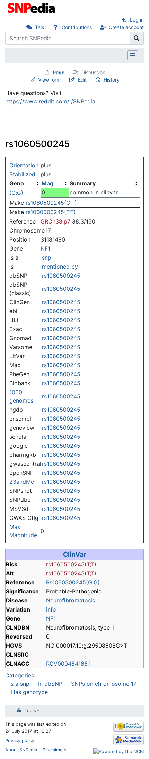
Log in (137, 20)
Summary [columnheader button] (83, 183)
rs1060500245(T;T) (51, 212)
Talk (39, 27)
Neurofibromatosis (70, 600)
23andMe (21, 481)
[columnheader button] (55, 183)
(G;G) (16, 192)
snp (46, 257)
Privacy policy (19, 740)
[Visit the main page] (32, 7)
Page (58, 72)
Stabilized (22, 174)
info (51, 609)
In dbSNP (50, 683)
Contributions (77, 27)
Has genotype (29, 692)
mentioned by (60, 266)
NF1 (45, 248)
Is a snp (19, 683)
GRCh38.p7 (55, 221)
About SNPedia (21, 749)
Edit (82, 80)
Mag (47, 183)
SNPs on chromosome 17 (104, 683)
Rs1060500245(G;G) (73, 582)
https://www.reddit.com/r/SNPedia (50, 101)
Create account (126, 27)
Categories (19, 675)
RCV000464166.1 (68, 663)
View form (49, 80)
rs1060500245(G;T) (51, 202)
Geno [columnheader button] (16, 183)
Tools (30, 710)
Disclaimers (55, 749)
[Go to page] (137, 38)
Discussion (93, 72)
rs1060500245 (61, 275)
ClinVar (74, 554)
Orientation (23, 165)
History (112, 80)
